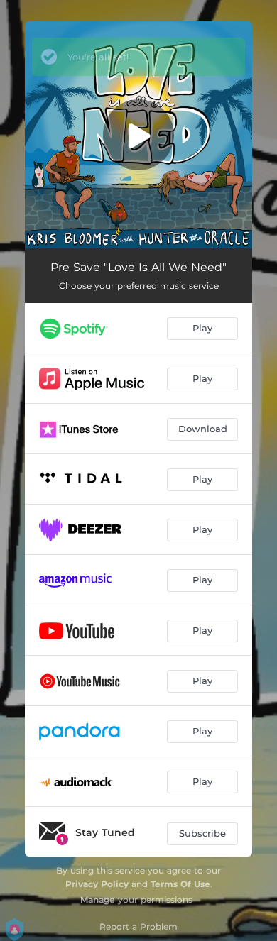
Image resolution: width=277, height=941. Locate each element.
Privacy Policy (97, 884)
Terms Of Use (180, 884)
